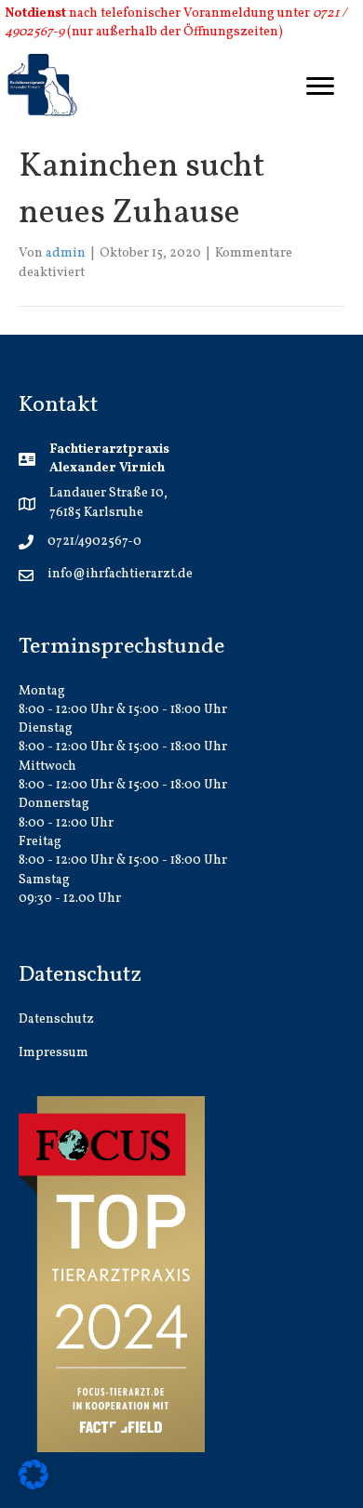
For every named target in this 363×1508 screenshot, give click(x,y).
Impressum (53, 1053)
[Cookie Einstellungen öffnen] (33, 1474)
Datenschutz (56, 1019)
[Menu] (320, 86)
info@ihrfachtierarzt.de (120, 574)
